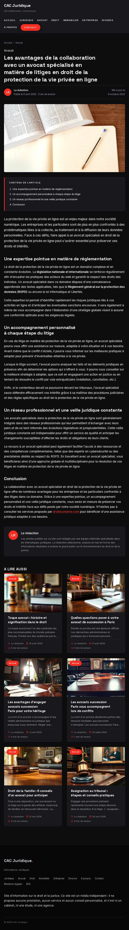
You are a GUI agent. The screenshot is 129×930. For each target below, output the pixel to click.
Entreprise (90, 20)
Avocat (42, 20)
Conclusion (18, 204)
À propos (10, 27)
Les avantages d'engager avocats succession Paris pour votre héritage (27, 706)
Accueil (10, 20)
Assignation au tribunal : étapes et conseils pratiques (92, 793)
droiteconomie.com (66, 511)
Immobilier (71, 20)
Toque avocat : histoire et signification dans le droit (27, 620)
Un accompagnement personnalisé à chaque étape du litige (46, 194)
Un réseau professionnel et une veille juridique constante (44, 199)
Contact (30, 27)
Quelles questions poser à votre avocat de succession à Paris (95, 620)
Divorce (108, 20)
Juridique (26, 20)
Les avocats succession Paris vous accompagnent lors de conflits (90, 706)
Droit (55, 20)
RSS (28, 884)
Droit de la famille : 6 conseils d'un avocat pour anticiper (30, 793)
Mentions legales (13, 884)
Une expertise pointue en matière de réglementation (42, 189)
